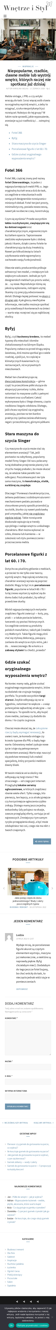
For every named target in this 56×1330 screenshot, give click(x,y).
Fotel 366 (17, 132)
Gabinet (11, 1256)
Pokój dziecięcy (14, 1274)
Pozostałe (12, 1278)
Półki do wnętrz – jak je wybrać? (27, 1196)
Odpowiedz (22, 989)
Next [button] (52, 888)
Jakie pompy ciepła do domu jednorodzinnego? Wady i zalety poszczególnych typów (28, 900)
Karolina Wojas (20, 88)
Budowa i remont (19, 907)
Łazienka (11, 1267)
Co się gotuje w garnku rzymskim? (29, 1207)
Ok (11, 1325)
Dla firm (11, 1253)
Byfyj (14, 138)
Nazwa (9, 1061)
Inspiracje (28, 66)
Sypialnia (11, 1285)
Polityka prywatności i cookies (32, 1325)
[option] (28, 888)
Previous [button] (3, 888)
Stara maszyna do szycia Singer (29, 143)
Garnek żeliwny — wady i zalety (22, 1162)
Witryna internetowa (16, 1091)
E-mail (8, 1076)
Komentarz (11, 1018)
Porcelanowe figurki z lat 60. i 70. (29, 149)
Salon (10, 1281)
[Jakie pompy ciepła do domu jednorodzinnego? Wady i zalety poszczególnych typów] (28, 881)
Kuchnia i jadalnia (15, 1263)
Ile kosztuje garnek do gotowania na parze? (28, 1151)
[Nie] (52, 1317)
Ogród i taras (13, 1271)
